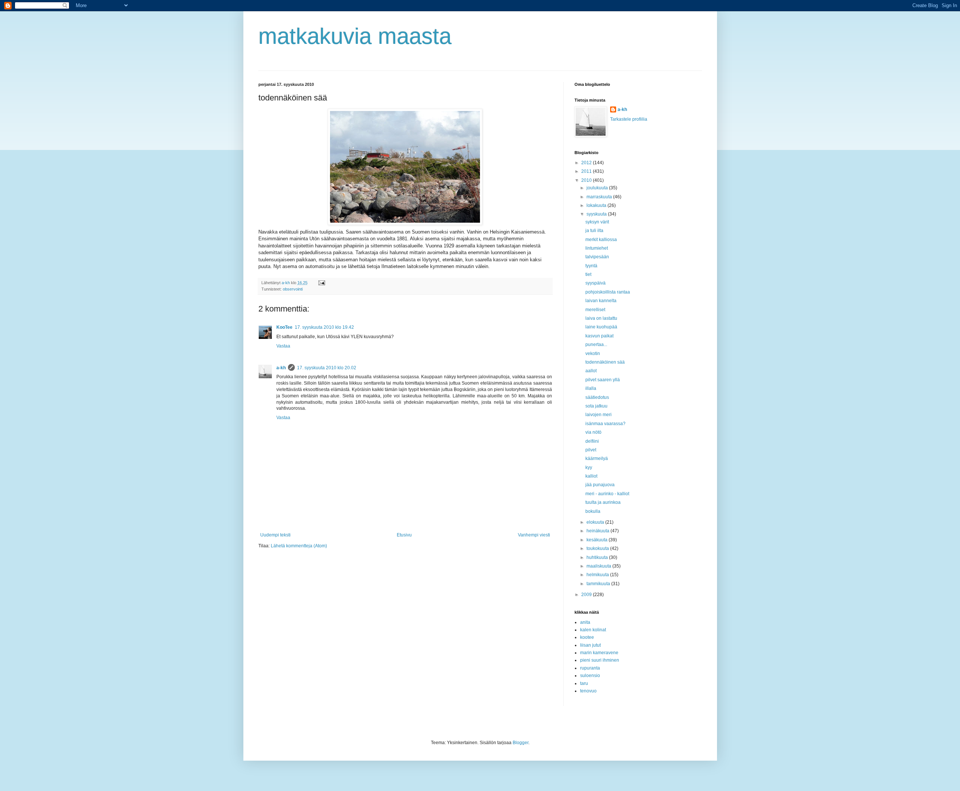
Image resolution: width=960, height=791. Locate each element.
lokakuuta (597, 205)
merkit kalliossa (601, 239)
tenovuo (588, 691)
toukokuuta (598, 548)
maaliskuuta (599, 566)
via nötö (593, 432)
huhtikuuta (597, 557)
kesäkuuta (597, 539)
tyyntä (591, 265)
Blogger (520, 742)
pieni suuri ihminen (599, 660)
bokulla (592, 511)
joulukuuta (597, 187)
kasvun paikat (599, 336)
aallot (591, 370)
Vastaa (283, 346)
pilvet (590, 449)
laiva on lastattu (601, 318)
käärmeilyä (596, 458)
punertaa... (596, 344)
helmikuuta (598, 574)
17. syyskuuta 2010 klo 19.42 (324, 327)
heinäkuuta (598, 530)
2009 (587, 594)
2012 (587, 162)
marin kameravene (599, 652)
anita (585, 622)
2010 (587, 180)
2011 (587, 171)
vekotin (592, 353)
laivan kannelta (600, 300)
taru (584, 683)
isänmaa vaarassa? (605, 423)
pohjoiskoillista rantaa (607, 292)
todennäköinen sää (605, 362)
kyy (588, 467)
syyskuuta (597, 214)
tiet (588, 274)
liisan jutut (590, 645)
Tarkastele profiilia (628, 119)
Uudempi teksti (275, 535)
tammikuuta (598, 583)
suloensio (590, 675)
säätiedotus (597, 397)
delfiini (592, 441)
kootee (587, 637)
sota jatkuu (596, 406)
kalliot (591, 476)
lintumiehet (596, 248)
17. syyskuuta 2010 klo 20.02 (326, 367)
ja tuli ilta (594, 230)
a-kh (281, 367)
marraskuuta (599, 196)
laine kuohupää (601, 327)
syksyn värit (597, 222)
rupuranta (590, 668)
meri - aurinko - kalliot (607, 493)
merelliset (595, 309)
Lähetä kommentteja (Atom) (299, 545)
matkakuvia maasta (355, 36)
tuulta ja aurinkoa (603, 502)
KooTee (284, 327)
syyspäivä (595, 283)
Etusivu (404, 535)
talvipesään (597, 256)
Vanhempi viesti (534, 535)
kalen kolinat (593, 629)
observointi (293, 289)
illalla (590, 388)
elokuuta (595, 522)
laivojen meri (598, 414)
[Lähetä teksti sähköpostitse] (321, 282)
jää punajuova (600, 484)
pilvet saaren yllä (602, 379)
